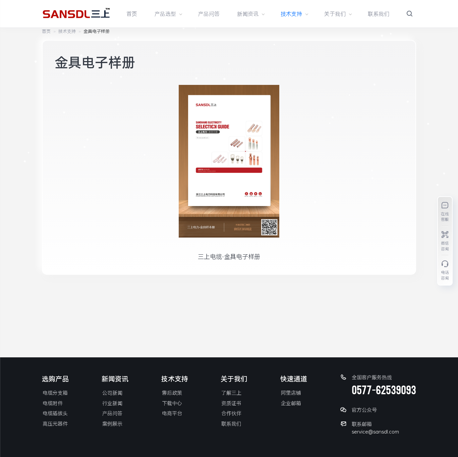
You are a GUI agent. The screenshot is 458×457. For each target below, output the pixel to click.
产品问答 (209, 13)
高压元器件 (55, 423)
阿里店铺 (291, 392)
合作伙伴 (231, 413)
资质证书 (231, 403)
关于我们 (335, 13)
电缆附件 (53, 403)
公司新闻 (112, 392)
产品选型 (165, 13)
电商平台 (172, 413)
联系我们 (378, 13)
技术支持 (291, 13)
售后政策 (172, 392)
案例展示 (112, 423)
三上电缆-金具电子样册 (229, 256)
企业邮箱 (291, 403)
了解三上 (231, 392)
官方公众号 (364, 409)
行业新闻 (112, 403)
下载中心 (172, 403)
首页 (131, 13)
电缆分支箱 (55, 392)
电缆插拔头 (55, 413)
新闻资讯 (248, 13)
